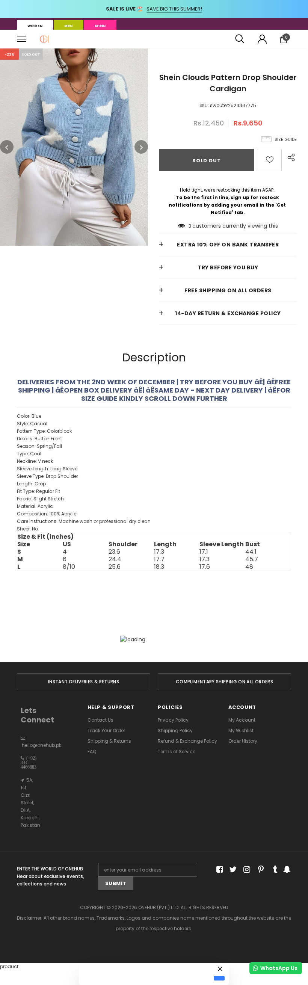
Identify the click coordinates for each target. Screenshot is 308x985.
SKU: (204, 105)
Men (68, 26)
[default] (219, 978)
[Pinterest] (259, 870)
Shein (100, 26)
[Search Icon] (239, 39)
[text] (154, 472)
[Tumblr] (272, 870)
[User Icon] (262, 39)
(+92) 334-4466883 (28, 762)
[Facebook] (218, 870)
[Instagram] (245, 870)
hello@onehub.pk (41, 745)
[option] (74, 147)
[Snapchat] (286, 870)
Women (34, 26)
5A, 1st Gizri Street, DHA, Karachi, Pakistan (30, 802)
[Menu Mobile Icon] (21, 39)
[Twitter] (232, 870)
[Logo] (44, 39)
